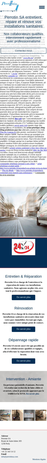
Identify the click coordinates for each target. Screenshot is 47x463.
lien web (18, 119)
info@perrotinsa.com (9, 457)
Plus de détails (8, 170)
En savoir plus (23, 297)
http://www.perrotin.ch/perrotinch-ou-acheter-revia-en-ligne (23, 168)
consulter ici (13, 76)
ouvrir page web (20, 125)
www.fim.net (28, 58)
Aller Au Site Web (40, 150)
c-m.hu (14, 73)
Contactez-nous (23, 50)
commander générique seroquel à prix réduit (17, 164)
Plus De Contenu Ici (8, 132)
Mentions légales (39, 459)
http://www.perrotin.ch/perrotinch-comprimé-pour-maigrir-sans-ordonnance (21, 171)
